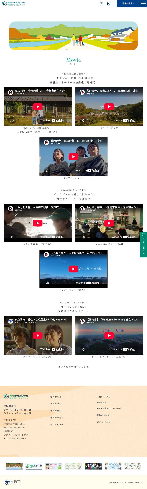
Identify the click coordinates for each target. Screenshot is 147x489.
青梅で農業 (55, 410)
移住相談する (128, 3)
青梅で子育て (57, 417)
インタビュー (57, 424)
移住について (103, 396)
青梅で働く (55, 403)
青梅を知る (55, 396)
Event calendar (143, 247)
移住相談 (102, 402)
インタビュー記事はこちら (73, 366)
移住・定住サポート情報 (109, 408)
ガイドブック (103, 422)
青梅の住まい (103, 415)
